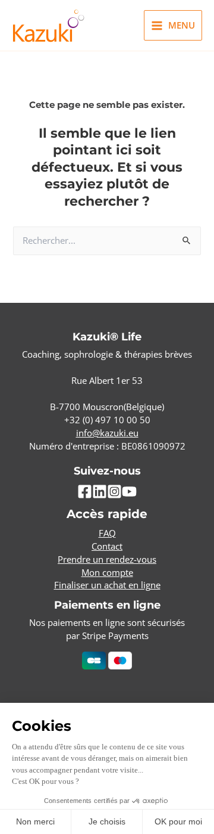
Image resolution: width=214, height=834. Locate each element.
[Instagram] (114, 491)
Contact (107, 546)
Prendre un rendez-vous (107, 559)
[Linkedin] (99, 491)
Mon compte (107, 572)
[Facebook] (84, 491)
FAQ (107, 533)
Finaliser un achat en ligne (107, 585)
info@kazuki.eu (107, 433)
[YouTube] (129, 491)
